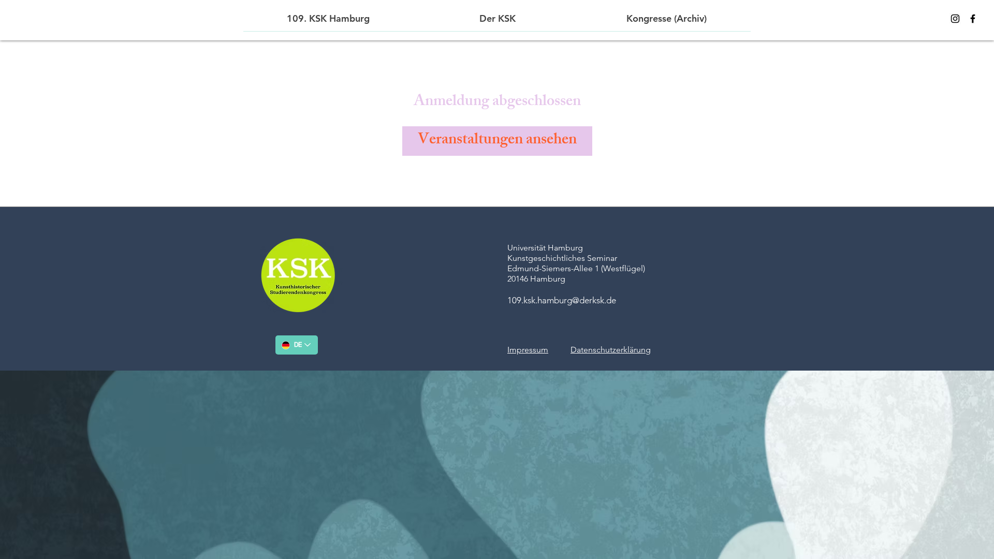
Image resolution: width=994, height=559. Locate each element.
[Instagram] (955, 18)
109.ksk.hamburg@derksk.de (561, 300)
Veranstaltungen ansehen (497, 140)
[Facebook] (972, 18)
